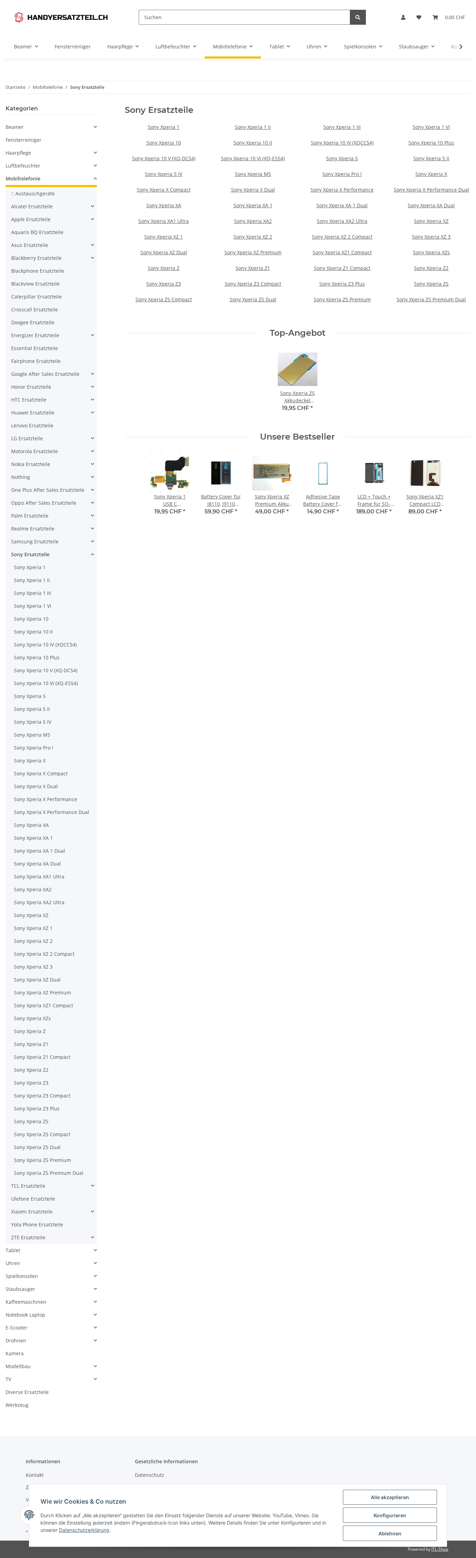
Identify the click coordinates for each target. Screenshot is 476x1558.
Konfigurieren (390, 1515)
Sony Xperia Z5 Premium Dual (431, 299)
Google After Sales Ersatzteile (45, 374)
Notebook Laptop (25, 1314)
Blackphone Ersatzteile (37, 271)
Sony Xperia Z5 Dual (253, 299)
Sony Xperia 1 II (253, 127)
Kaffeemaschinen (26, 1302)
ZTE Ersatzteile (28, 1237)
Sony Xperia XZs (431, 252)
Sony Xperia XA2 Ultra (342, 221)
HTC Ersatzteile (28, 399)
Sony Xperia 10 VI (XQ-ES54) (253, 158)
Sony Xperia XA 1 (252, 205)
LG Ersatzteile (27, 438)
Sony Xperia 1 (163, 127)
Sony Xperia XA (163, 205)
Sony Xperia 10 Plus (431, 142)
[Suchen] (358, 17)
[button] (403, 17)
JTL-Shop (439, 1549)
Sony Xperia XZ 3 (431, 236)
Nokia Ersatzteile (30, 464)
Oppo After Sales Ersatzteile (43, 502)
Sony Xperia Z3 (163, 283)
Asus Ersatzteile (29, 245)
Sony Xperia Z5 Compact (164, 299)
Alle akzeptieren (390, 1497)
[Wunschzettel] (419, 17)
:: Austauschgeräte (33, 193)
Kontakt (35, 1475)
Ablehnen (389, 1533)
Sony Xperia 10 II (252, 142)
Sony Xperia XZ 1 (163, 236)
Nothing (20, 477)
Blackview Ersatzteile (35, 283)
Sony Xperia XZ (431, 221)
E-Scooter (17, 1327)
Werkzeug (17, 1405)
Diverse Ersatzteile (27, 1392)
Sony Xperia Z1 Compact (342, 268)
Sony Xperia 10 (163, 142)
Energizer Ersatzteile (35, 335)
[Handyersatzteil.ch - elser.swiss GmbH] (61, 17)
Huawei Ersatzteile (32, 412)
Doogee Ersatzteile (32, 322)
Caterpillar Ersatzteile (36, 296)
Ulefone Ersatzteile (33, 1198)
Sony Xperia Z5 (431, 283)
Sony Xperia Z (163, 268)
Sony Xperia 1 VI (431, 127)
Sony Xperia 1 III (342, 127)
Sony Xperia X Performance (342, 189)
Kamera (15, 1353)
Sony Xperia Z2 (431, 268)
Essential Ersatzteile (34, 348)
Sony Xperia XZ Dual (163, 252)
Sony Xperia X (431, 174)
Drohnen (16, 1340)
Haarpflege (18, 152)
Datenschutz (149, 1475)
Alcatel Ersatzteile (32, 206)
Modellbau (18, 1366)
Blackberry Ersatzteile (36, 258)
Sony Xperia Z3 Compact (253, 283)
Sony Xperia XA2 (253, 221)
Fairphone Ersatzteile (36, 361)
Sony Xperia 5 (342, 158)
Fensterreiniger (23, 140)
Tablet (13, 1250)
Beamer (15, 127)
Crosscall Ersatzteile (34, 309)
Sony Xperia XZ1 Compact (342, 252)
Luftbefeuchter (23, 165)
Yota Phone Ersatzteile (37, 1224)
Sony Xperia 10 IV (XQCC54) (342, 142)
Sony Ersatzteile (30, 554)
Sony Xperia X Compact (164, 189)
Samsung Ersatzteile (35, 541)
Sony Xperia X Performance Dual (431, 189)
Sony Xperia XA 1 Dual (342, 205)
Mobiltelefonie (23, 178)
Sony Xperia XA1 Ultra (163, 221)
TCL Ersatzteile (28, 1186)
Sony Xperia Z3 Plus (342, 283)
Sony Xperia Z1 (253, 268)
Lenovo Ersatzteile (32, 425)
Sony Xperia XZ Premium (253, 252)
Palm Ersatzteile (29, 515)
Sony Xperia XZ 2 (252, 236)
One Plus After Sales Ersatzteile (47, 490)
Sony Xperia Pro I (342, 174)
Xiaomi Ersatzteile (32, 1211)
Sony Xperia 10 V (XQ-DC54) (163, 158)
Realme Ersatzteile (32, 528)
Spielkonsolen (22, 1276)
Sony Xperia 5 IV (163, 174)
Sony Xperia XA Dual (431, 205)
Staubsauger (20, 1289)
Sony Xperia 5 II (431, 158)
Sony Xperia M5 (253, 174)
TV (8, 1379)
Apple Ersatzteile (31, 219)
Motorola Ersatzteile (34, 451)
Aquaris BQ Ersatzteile (37, 232)
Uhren (13, 1263)
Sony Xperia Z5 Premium (342, 299)
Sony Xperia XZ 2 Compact (342, 236)
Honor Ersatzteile (31, 386)
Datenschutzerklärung (84, 1530)
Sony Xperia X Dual (253, 189)
